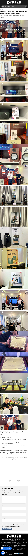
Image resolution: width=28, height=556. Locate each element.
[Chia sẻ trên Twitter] (13, 481)
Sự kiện (1, 9)
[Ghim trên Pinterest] (17, 481)
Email (3, 512)
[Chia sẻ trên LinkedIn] (20, 481)
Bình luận (4, 494)
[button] (2, 2)
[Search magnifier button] (26, 7)
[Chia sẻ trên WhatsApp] (8, 481)
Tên (3, 505)
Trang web (4, 518)
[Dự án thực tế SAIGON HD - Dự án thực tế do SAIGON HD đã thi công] (14, 2)
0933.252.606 (8, 548)
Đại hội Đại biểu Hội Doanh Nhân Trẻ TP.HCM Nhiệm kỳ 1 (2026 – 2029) (14, 458)
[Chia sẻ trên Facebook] (10, 481)
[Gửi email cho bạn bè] (15, 481)
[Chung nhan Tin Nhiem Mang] (9, 553)
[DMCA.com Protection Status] (19, 553)
